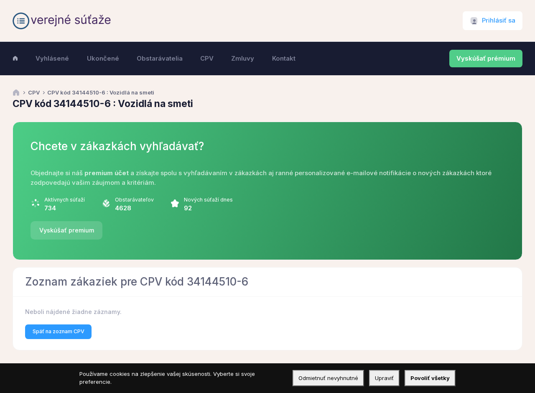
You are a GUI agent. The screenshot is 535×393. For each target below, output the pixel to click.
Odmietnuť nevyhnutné (328, 378)
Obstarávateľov (134, 199)
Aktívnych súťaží (64, 199)
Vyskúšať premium (66, 230)
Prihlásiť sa (498, 20)
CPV (34, 92)
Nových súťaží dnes (208, 199)
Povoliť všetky (430, 378)
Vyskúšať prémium (485, 58)
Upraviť (384, 378)
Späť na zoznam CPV (58, 331)
